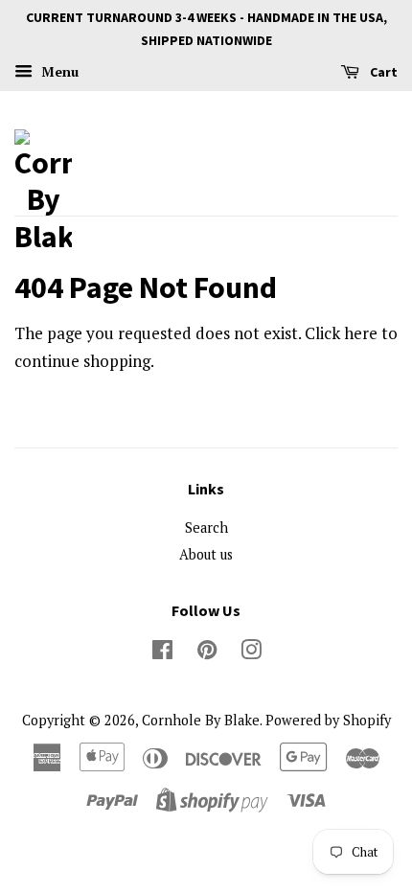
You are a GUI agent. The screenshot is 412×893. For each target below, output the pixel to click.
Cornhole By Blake (201, 720)
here (361, 333)
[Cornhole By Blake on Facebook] (162, 653)
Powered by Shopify (328, 720)
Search (206, 527)
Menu (58, 71)
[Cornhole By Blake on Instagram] (251, 653)
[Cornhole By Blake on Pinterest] (206, 653)
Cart (382, 71)
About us (206, 554)
